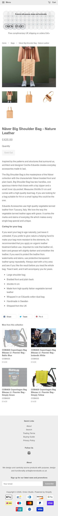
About (29, 426)
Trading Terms (29, 433)
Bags (13, 43)
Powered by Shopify (43, 492)
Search (29, 429)
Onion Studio (28, 492)
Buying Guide (29, 436)
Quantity (6, 146)
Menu (8, 2)
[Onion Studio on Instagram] (29, 453)
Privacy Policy (29, 440)
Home (4, 43)
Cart (54, 2)
